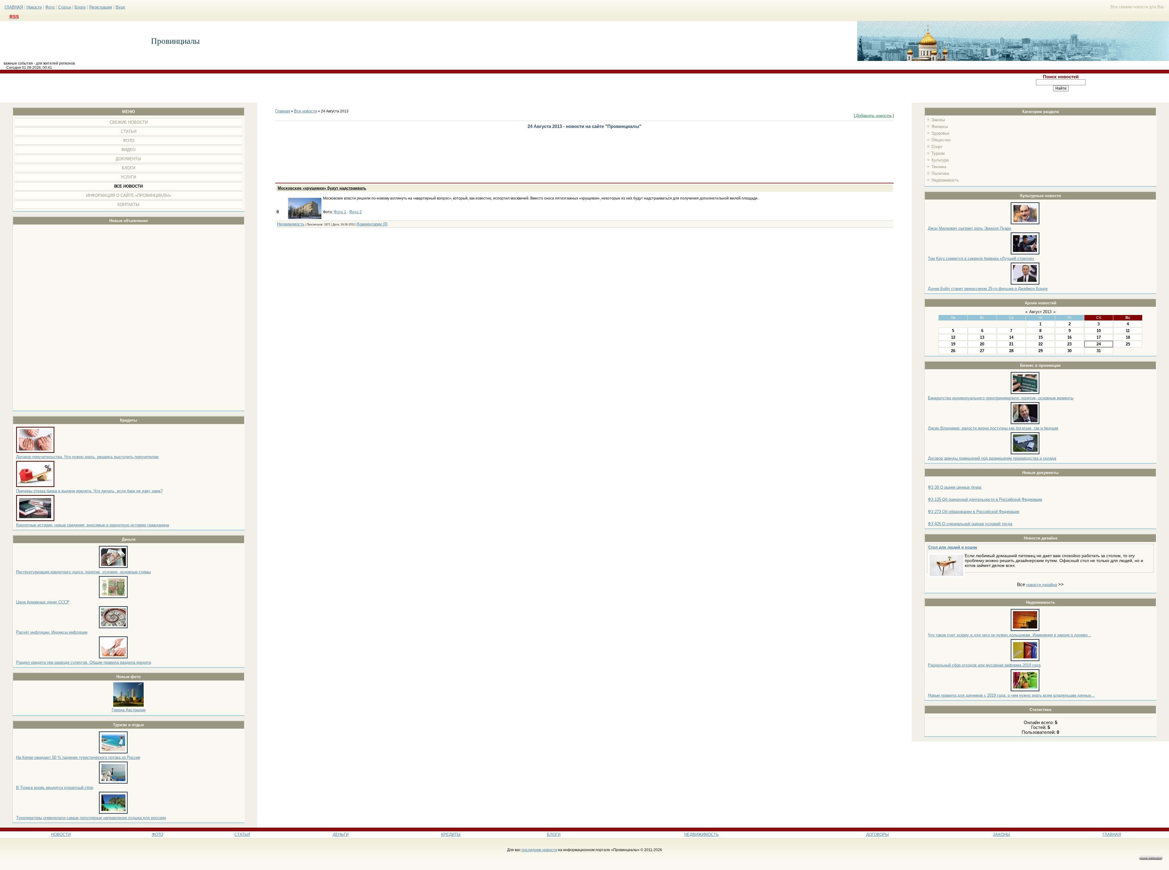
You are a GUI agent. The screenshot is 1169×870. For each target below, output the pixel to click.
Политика (940, 173)
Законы (938, 120)
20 (982, 344)
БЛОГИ (553, 834)
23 (1069, 344)
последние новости (539, 849)
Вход (120, 7)
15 (1040, 337)
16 (1069, 337)
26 (953, 350)
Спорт (937, 146)
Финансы (940, 126)
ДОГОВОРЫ (877, 834)
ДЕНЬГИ (341, 834)
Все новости (305, 111)
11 (1128, 330)
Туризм (938, 153)
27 (982, 350)
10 (1099, 330)
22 (1040, 344)
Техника (939, 166)
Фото (49, 7)
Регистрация (100, 7)
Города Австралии (129, 710)
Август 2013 (1040, 311)
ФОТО (157, 834)
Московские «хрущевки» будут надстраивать (322, 188)
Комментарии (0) (372, 224)
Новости (34, 7)
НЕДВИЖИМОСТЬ (701, 834)
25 (1128, 344)
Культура (940, 160)
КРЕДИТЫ (451, 834)
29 (1040, 350)
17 (1099, 337)
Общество (941, 140)
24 (1099, 344)
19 (953, 344)
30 (1069, 350)
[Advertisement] (477, 88)
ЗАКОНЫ (1001, 834)
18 (1128, 337)
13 (982, 337)
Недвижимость (945, 180)
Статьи (64, 7)
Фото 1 (340, 212)
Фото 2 (355, 212)
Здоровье (940, 133)
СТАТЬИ (242, 834)
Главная (282, 111)
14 (1011, 337)
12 (953, 337)
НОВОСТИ (61, 834)
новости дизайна (1041, 584)
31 (1099, 350)
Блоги (80, 7)
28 (1011, 350)
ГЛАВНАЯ (14, 7)
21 (1011, 344)
